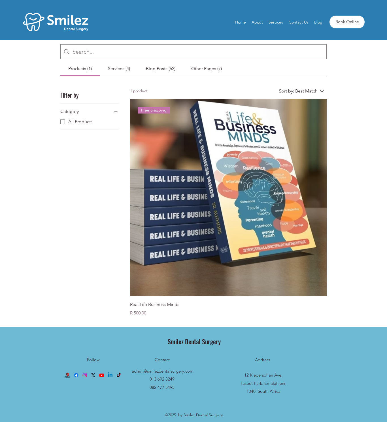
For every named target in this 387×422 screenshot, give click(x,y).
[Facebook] (76, 375)
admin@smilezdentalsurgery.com (163, 371)
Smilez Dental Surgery (194, 341)
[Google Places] (68, 375)
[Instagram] (85, 375)
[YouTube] (102, 375)
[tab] (80, 68)
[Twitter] (93, 375)
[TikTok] (119, 375)
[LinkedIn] (110, 375)
